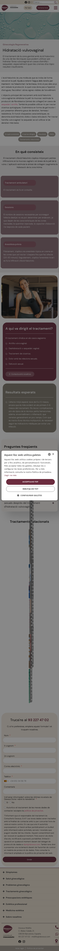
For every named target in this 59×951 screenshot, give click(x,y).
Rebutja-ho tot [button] (30, 489)
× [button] (53, 454)
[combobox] (49, 454)
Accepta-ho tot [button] (30, 482)
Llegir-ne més (10, 475)
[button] (29, 495)
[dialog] (30, 476)
